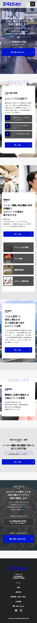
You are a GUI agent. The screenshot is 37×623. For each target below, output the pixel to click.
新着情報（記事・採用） (19, 597)
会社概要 (18, 601)
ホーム (18, 583)
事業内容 (18, 592)
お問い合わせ (19, 606)
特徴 (18, 587)
